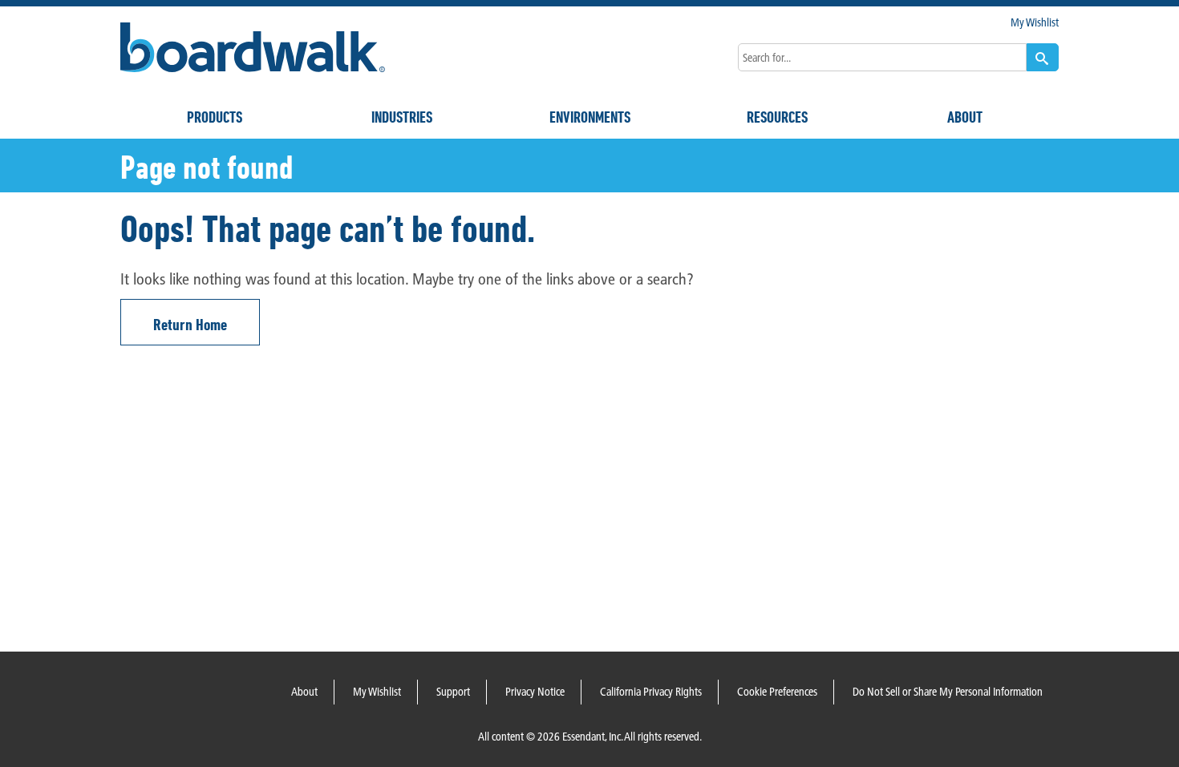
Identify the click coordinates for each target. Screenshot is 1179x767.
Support (453, 691)
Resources (777, 117)
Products (214, 117)
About (964, 117)
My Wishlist (1035, 22)
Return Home (190, 324)
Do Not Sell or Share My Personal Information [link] (948, 691)
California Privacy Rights (651, 691)
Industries (401, 117)
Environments (589, 117)
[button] (1043, 57)
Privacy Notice (535, 691)
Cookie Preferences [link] (777, 691)
